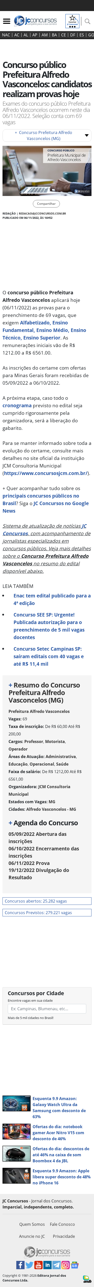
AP (34, 35)
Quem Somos (32, 1224)
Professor (33, 741)
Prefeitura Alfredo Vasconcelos (39, 711)
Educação (18, 764)
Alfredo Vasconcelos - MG (51, 809)
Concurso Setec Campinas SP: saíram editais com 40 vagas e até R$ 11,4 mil (49, 656)
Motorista (55, 741)
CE (63, 35)
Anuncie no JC (32, 1236)
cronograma (17, 405)
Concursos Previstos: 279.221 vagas (38, 912)
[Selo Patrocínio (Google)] (72, 20)
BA (54, 35)
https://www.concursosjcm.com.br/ (45, 473)
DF (72, 35)
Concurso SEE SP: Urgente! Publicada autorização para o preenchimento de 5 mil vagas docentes (49, 626)
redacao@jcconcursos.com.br (42, 213)
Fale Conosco (62, 1224)
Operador (18, 749)
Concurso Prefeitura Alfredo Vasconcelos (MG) (43, 135)
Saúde (62, 764)
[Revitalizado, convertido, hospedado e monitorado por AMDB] (87, 1278)
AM (45, 35)
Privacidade (64, 1236)
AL (26, 35)
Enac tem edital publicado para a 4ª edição (52, 599)
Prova (29, 863)
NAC (6, 35)
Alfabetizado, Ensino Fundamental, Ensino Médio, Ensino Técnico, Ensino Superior (44, 330)
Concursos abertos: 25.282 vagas (36, 901)
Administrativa (61, 756)
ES (81, 35)
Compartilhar (46, 203)
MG (52, 801)
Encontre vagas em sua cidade (30, 1000)
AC (16, 35)
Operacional (42, 764)
